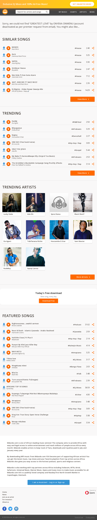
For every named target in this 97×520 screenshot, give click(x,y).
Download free (48, 301)
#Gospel (78, 150)
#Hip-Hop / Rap (75, 143)
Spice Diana (55, 214)
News (4, 494)
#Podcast (77, 324)
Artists (83, 12)
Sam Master (80, 241)
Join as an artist (8, 497)
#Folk (79, 374)
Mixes (92, 12)
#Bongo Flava (76, 367)
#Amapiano (76, 352)
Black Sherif (79, 214)
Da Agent (7, 241)
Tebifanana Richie (34, 241)
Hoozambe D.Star (58, 241)
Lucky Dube (8, 214)
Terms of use (79, 517)
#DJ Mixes (77, 359)
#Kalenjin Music (75, 345)
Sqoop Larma (32, 268)
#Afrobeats (76, 129)
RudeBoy (7, 268)
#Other (78, 395)
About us (5, 502)
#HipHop (78, 415)
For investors (7, 499)
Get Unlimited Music (82, 4)
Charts (73, 12)
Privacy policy (90, 517)
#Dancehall (77, 136)
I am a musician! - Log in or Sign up (48, 482)
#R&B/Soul (77, 122)
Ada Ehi (30, 214)
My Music (63, 12)
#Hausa (78, 48)
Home (4, 492)
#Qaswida (77, 332)
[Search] (47, 12)
